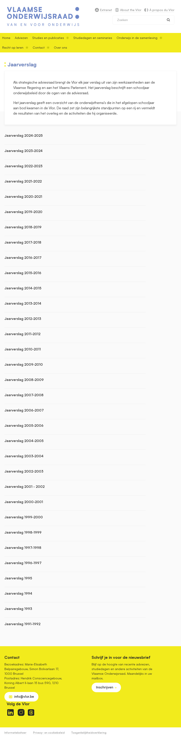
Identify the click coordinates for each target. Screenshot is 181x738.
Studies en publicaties (48, 38)
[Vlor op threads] (31, 712)
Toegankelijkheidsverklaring (88, 732)
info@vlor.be (24, 696)
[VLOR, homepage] (43, 16)
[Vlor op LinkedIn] (10, 712)
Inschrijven (104, 687)
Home (6, 38)
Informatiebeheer (15, 732)
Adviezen (21, 38)
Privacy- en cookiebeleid (49, 732)
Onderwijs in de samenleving (137, 38)
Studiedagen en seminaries (92, 38)
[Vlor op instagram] (21, 712)
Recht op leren (12, 47)
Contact (39, 47)
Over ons (60, 47)
